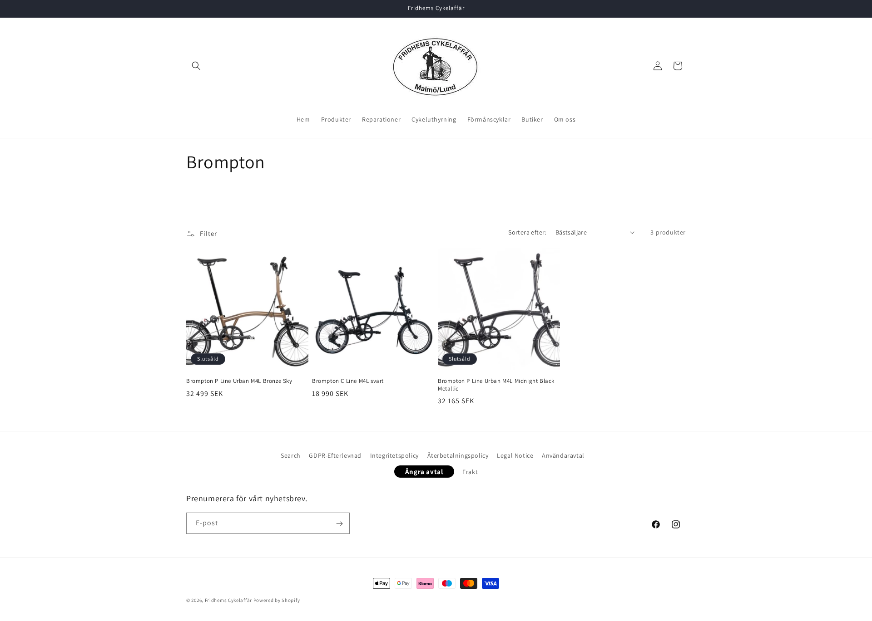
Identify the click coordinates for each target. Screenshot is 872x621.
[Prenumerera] (339, 523)
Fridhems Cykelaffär (228, 600)
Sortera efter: (527, 232)
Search (291, 455)
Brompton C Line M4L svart (348, 381)
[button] (196, 66)
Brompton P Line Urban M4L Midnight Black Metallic (496, 384)
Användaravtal (563, 455)
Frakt (470, 471)
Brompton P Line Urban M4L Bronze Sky (239, 381)
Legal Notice (515, 455)
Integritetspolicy (394, 455)
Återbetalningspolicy (458, 455)
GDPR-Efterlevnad (335, 455)
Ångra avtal (424, 471)
